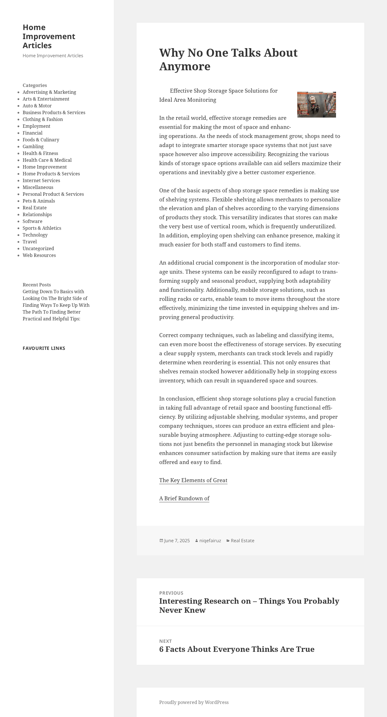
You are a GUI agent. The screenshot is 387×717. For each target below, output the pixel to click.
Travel (30, 242)
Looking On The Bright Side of (55, 298)
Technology (35, 235)
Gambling (33, 146)
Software (32, 221)
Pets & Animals (39, 201)
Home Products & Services (51, 174)
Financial (32, 133)
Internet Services (41, 180)
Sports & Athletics (42, 228)
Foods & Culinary (41, 140)
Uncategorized (38, 248)
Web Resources (39, 255)
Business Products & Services (54, 112)
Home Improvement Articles (49, 36)
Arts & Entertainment (46, 99)
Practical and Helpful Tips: (51, 319)
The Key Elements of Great (193, 480)
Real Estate (35, 208)
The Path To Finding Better (52, 312)
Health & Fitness (40, 153)
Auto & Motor (37, 106)
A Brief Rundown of (184, 498)
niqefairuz (210, 540)
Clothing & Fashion (43, 119)
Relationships (37, 214)
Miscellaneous (38, 187)
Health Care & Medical (47, 160)
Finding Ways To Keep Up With (56, 305)
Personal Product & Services (53, 194)
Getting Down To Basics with (53, 291)
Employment (36, 126)
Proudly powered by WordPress (194, 702)
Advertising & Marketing (49, 92)
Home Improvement (45, 167)
